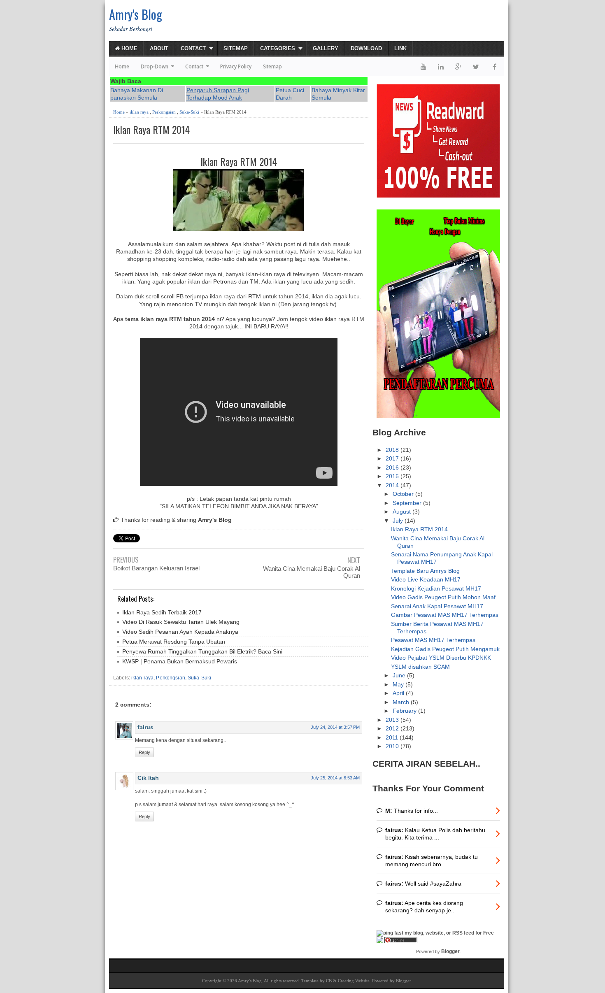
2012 (393, 728)
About (159, 48)
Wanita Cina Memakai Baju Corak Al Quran (311, 572)
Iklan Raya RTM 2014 (151, 129)
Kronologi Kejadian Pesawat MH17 (436, 588)
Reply (144, 752)
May (399, 684)
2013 (393, 719)
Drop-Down (154, 66)
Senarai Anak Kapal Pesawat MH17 (437, 606)
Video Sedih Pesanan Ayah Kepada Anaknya (180, 631)
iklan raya (139, 111)
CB (329, 980)
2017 (393, 458)
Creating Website (354, 980)
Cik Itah (148, 777)
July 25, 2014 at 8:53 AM (335, 777)
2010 (393, 746)
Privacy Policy (235, 66)
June (400, 675)
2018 (393, 450)
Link (400, 48)
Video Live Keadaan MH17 (426, 579)
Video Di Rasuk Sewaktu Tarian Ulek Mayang (181, 622)
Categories (277, 48)
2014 (393, 485)
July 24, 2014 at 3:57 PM (335, 727)
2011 (393, 737)
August (402, 511)
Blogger (450, 951)
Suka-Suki (189, 111)
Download (366, 48)
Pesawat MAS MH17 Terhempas (433, 640)
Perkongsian (164, 111)
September (408, 503)
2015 (393, 476)
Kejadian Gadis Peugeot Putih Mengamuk (445, 649)
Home (128, 48)
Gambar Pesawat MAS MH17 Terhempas (444, 615)
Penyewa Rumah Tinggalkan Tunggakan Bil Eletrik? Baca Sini (202, 651)
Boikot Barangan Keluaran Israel (156, 568)
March (402, 702)
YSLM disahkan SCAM (420, 666)
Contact (193, 48)
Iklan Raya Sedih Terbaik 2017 (162, 612)
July (399, 520)
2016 (393, 467)
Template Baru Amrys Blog (425, 570)
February (405, 710)
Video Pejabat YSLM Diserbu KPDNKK (441, 657)
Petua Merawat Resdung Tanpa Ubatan (173, 641)
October (404, 494)
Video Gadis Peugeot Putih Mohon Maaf (443, 597)
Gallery (325, 48)
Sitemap (235, 48)
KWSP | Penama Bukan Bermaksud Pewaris (179, 661)
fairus (145, 727)
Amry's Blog (135, 14)
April (399, 693)
